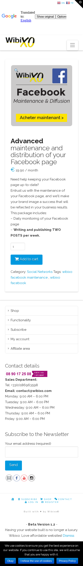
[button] (72, 45)
